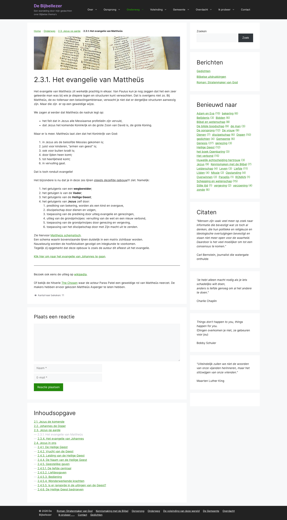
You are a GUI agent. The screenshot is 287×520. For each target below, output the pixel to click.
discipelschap (223, 134)
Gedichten (203, 71)
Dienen (203, 134)
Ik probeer (224, 9)
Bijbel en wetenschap (213, 122)
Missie (217, 172)
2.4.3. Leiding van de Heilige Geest (61, 455)
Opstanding (236, 172)
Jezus (203, 164)
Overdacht (202, 9)
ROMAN (242, 177)
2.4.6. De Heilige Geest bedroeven (61, 489)
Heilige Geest (208, 147)
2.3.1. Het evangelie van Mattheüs (60, 434)
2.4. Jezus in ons (45, 443)
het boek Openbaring (213, 151)
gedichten (206, 139)
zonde (203, 189)
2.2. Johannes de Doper (50, 426)
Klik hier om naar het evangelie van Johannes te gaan (69, 256)
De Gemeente (211, 511)
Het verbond (208, 155)
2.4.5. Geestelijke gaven (54, 464)
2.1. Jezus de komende (49, 421)
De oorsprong (208, 130)
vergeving (222, 185)
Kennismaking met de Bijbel (112, 511)
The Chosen (69, 282)
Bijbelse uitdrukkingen (211, 76)
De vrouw (230, 130)
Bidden (223, 117)
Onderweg (133, 9)
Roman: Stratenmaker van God (217, 82)
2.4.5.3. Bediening (50, 476)
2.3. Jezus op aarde (69, 31)
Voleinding (156, 9)
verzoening (242, 185)
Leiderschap (207, 168)
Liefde (241, 168)
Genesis (205, 143)
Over (90, 9)
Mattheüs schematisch (65, 235)
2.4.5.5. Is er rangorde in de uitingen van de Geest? (72, 485)
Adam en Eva (208, 113)
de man (238, 126)
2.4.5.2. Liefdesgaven (52, 472)
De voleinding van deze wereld (181, 511)
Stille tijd (204, 185)
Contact (245, 9)
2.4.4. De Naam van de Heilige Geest (62, 460)
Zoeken (202, 31)
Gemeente (179, 9)
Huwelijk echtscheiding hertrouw (221, 160)
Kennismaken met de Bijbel (231, 164)
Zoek (245, 37)
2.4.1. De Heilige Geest (53, 447)
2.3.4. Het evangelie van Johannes (61, 438)
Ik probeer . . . (66, 514)
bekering (230, 113)
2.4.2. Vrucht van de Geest (55, 451)
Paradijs (226, 177)
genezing (223, 143)
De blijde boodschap (213, 126)
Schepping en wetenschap (217, 181)
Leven (225, 168)
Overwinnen (207, 177)
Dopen (244, 134)
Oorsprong (110, 9)
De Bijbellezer (48, 5)
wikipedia (80, 274)
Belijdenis (205, 117)
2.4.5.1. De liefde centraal (54, 468)
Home (37, 31)
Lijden (203, 172)
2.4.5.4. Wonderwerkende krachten (61, 481)
